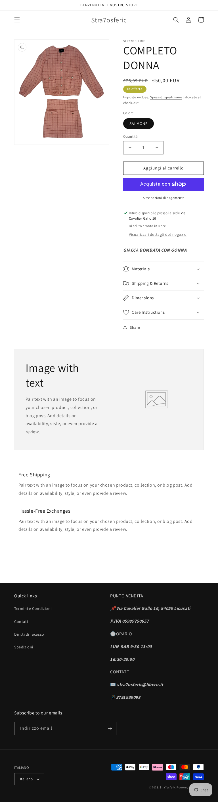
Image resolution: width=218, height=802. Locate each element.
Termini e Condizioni (33, 608)
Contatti (22, 621)
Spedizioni (23, 647)
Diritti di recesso (29, 634)
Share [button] (135, 327)
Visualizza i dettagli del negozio (158, 234)
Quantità (130, 136)
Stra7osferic (168, 787)
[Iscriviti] (110, 728)
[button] (17, 20)
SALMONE (138, 123)
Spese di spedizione (166, 97)
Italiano (26, 778)
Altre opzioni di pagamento (164, 198)
